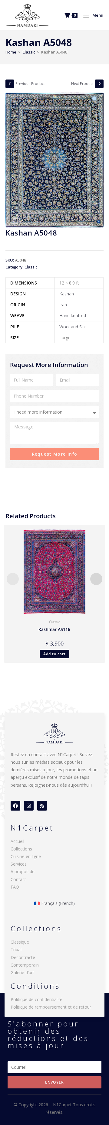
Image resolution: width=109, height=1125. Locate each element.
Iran (63, 304)
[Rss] (42, 806)
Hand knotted (72, 315)
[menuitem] (54, 903)
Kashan (66, 294)
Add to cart (54, 653)
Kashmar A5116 (54, 629)
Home (10, 52)
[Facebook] (15, 806)
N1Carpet (63, 1104)
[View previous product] (9, 84)
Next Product (82, 83)
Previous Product (30, 83)
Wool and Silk (72, 327)
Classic (28, 52)
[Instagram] (29, 806)
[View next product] (99, 84)
